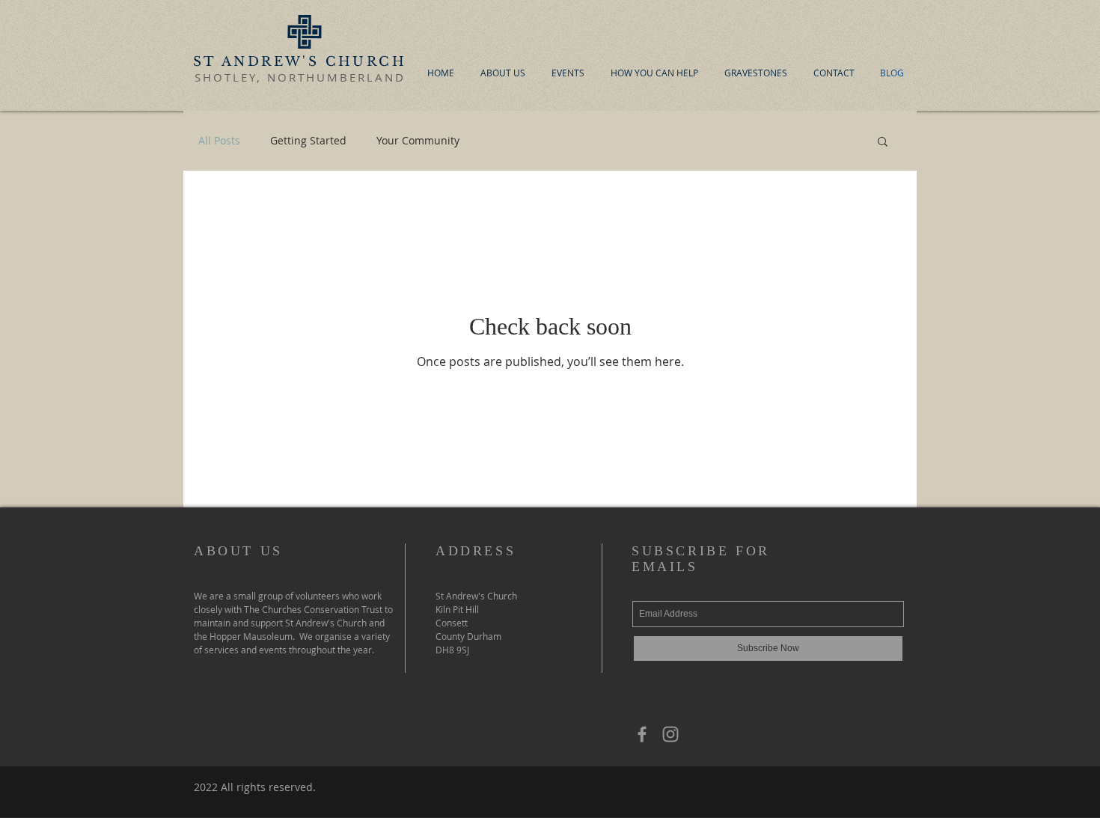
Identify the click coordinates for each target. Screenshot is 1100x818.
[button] (883, 142)
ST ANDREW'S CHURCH (299, 62)
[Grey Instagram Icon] (670, 734)
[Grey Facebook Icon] (642, 734)
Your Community (417, 140)
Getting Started (308, 140)
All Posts (219, 140)
